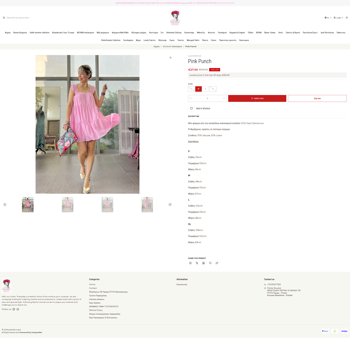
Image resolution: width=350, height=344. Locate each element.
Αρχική (156, 47)
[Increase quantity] (224, 98)
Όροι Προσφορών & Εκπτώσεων (103, 317)
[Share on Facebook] (190, 263)
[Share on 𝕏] (197, 263)
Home (92, 284)
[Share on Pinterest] (210, 263)
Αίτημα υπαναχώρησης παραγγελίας (104, 314)
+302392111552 (274, 284)
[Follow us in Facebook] (17, 309)
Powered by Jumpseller (30, 332)
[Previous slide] (4, 204)
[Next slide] (171, 204)
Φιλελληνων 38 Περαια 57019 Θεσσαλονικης (108, 292)
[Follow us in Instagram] (13, 309)
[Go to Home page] (175, 17)
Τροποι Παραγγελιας (98, 295)
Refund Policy (96, 310)
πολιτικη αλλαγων (96, 299)
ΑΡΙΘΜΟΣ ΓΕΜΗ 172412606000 (103, 306)
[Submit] (4, 17)
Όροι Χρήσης (94, 303)
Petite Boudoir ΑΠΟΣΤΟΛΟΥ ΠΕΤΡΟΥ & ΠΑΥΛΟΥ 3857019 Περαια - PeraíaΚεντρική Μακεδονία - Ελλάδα (284, 292)
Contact (93, 288)
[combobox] (17, 17)
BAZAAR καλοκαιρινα (172, 47)
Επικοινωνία (182, 284)
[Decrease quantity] (190, 98)
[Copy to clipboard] (217, 263)
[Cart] (346, 18)
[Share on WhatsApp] (203, 263)
